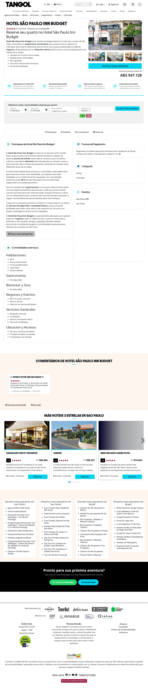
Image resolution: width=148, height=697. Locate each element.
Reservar (38, 476)
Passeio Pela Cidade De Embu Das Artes (57, 527)
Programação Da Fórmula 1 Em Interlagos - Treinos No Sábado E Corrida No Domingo (21, 525)
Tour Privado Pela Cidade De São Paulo (56, 509)
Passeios (35, 11)
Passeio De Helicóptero (127, 542)
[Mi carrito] (133, 4)
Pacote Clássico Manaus (90, 555)
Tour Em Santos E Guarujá (55, 555)
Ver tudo (37, 405)
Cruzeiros (103, 11)
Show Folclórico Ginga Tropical (130, 508)
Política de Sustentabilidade (123, 629)
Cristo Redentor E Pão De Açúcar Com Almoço (128, 512)
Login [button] (100, 4)
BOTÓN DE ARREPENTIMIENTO (74, 681)
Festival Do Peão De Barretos (20, 530)
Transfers (79, 11)
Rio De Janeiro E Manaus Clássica (91, 541)
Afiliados (123, 624)
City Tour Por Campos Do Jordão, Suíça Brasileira (55, 544)
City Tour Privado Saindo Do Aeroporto (56, 538)
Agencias (114, 4)
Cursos (113, 11)
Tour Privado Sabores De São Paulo (56, 521)
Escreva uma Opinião (16, 405)
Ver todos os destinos (21, 11)
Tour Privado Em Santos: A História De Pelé (55, 533)
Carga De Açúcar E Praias (128, 517)
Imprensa (123, 632)
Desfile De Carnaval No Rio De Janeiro (93, 514)
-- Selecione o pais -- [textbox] (59, 111)
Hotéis (122, 11)
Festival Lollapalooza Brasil (19, 537)
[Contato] (125, 4)
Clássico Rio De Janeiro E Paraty (94, 530)
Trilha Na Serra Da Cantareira (57, 513)
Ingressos (131, 11)
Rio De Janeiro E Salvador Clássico (91, 526)
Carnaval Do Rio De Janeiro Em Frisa (93, 535)
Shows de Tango (66, 11)
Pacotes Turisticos (49, 11)
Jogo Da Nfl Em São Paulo (19, 508)
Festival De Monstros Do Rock (21, 534)
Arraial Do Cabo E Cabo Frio (129, 533)
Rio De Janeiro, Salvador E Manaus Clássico (91, 520)
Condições (123, 627)
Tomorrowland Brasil (17, 511)
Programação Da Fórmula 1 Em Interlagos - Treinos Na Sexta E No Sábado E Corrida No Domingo (21, 544)
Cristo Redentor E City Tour (128, 524)
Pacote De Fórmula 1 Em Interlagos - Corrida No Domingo (18, 517)
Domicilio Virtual (26, 633)
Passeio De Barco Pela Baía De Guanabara (130, 538)
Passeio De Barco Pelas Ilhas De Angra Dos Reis (129, 528)
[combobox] (64, 109)
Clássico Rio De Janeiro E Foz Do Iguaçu (92, 546)
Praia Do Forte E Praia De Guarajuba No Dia (128, 547)
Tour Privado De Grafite (54, 517)
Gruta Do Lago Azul (125, 520)
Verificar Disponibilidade (115, 65)
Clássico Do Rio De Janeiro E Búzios (92, 509)
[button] (83, 4)
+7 (136, 22)
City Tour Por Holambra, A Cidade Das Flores (55, 550)
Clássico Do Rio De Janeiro (91, 551)
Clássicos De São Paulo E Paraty (18, 552)
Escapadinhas (91, 11)
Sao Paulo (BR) (82, 199)
